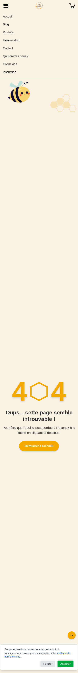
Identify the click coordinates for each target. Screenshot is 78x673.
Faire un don (11, 40)
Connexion (10, 64)
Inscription (9, 72)
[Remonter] (72, 635)
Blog (6, 24)
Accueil (8, 16)
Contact (8, 48)
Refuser (47, 663)
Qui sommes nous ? (15, 56)
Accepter (65, 663)
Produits (8, 32)
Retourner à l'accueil (39, 446)
